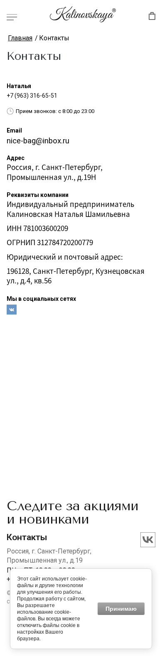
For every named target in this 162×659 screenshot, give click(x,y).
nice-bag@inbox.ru (38, 140)
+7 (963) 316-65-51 (32, 95)
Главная (20, 38)
